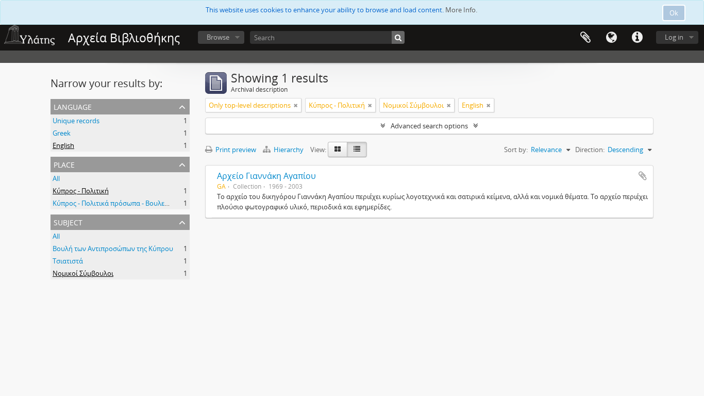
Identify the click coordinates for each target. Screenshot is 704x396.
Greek (62, 133)
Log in (674, 37)
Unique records (76, 120)
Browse (218, 37)
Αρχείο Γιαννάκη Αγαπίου (266, 176)
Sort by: (516, 149)
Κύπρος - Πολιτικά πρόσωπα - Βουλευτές (115, 203)
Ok (673, 13)
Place (64, 164)
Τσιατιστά (68, 261)
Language (611, 38)
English (63, 145)
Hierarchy (288, 149)
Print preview (235, 149)
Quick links (637, 38)
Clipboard (585, 38)
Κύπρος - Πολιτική (81, 190)
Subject (68, 221)
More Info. (461, 9)
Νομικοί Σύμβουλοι (83, 273)
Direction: (590, 149)
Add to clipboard (643, 176)
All (56, 178)
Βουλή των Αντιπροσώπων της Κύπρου (113, 248)
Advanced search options (429, 125)
